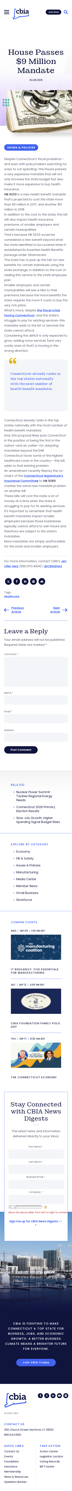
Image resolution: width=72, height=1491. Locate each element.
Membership (12, 1472)
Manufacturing (27, 872)
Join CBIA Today (36, 1362)
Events (8, 1456)
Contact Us (11, 1451)
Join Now (53, 12)
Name (8, 693)
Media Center (26, 879)
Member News (27, 886)
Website (9, 730)
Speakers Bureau (15, 1482)
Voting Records (50, 1461)
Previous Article (17, 610)
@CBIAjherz (53, 566)
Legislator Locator (51, 1456)
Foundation (11, 1461)
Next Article (55, 610)
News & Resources (16, 1477)
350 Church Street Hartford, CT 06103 (28, 1430)
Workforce (24, 900)
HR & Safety (25, 858)
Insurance (10, 1466)
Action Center (49, 1451)
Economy (23, 852)
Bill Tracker (47, 1466)
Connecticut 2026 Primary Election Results (35, 809)
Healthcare (11, 596)
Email (8, 711)
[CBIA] (21, 14)
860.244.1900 (12, 1435)
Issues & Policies (28, 865)
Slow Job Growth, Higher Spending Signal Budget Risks (38, 820)
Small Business (27, 893)
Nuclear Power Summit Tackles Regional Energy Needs (34, 796)
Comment (11, 654)
